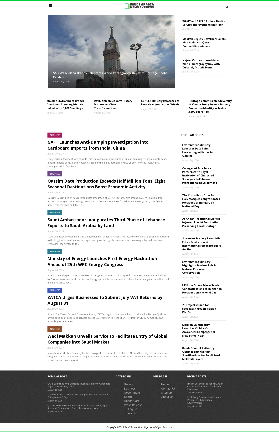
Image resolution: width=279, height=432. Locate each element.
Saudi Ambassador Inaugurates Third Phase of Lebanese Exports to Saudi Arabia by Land (106, 222)
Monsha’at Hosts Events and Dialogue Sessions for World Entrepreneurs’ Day (77, 396)
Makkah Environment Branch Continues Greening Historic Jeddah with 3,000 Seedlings (65, 104)
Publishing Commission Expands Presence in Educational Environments (204, 400)
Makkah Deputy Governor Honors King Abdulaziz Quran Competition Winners (204, 42)
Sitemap (166, 392)
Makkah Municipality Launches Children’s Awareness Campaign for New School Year (198, 330)
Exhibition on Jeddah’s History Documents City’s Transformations (113, 104)
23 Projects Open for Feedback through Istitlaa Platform (199, 308)
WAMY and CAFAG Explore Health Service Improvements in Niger (203, 22)
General (129, 384)
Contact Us (168, 388)
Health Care (132, 400)
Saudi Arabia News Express (138, 427)
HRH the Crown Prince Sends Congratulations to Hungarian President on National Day (202, 288)
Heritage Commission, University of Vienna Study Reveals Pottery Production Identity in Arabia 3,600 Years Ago (210, 106)
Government (132, 392)
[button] (226, 7)
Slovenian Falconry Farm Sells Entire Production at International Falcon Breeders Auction (201, 244)
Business (130, 388)
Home (165, 384)
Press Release (133, 405)
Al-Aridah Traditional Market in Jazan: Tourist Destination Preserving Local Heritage (201, 222)
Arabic (132, 413)
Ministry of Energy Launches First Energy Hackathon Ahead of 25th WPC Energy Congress (102, 261)
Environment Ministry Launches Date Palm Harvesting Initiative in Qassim (197, 150)
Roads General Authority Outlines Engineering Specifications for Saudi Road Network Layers (201, 353)
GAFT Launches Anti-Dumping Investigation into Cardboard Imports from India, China (98, 145)
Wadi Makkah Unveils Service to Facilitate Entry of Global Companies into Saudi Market (107, 339)
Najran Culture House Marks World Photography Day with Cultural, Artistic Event (201, 63)
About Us (167, 396)
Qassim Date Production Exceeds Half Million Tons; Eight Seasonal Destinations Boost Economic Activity (106, 184)
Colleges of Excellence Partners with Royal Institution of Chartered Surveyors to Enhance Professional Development (199, 176)
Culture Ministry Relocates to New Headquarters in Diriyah (160, 102)
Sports (128, 396)
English (132, 409)
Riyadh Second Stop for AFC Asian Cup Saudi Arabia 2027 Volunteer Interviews (205, 386)
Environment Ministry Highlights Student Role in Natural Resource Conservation (199, 267)
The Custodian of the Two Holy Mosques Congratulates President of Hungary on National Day (201, 201)
